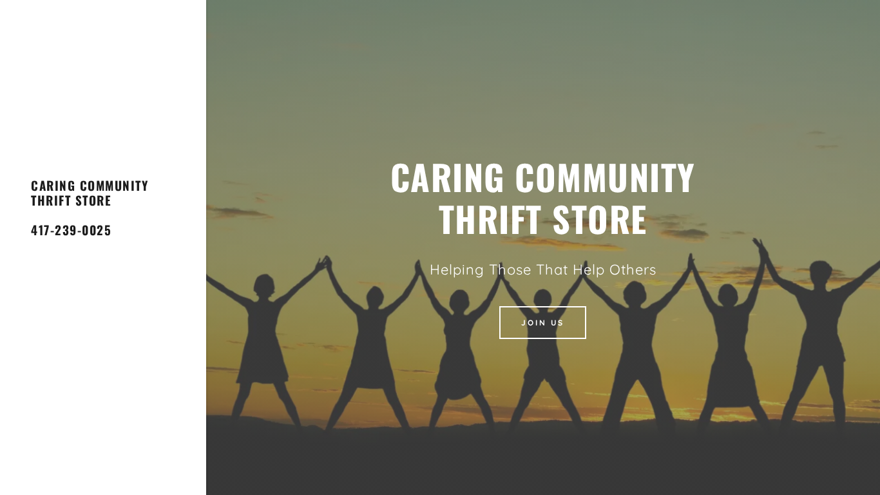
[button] (103, 214)
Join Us (542, 322)
